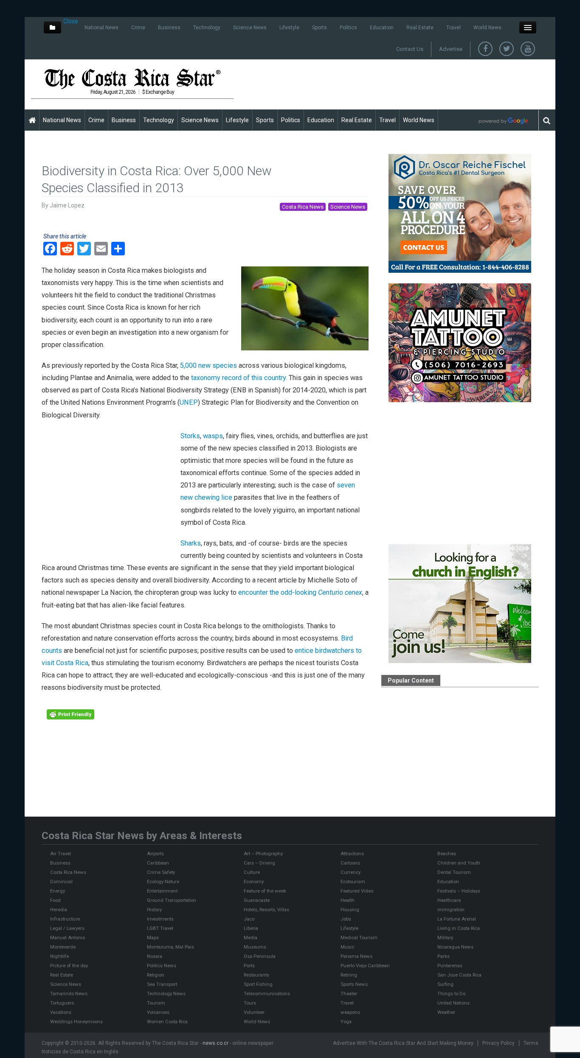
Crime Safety (161, 872)
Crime (138, 28)
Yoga (346, 1021)
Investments (160, 919)
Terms (531, 1043)
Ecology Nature (163, 881)
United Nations (453, 1003)
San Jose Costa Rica (459, 975)
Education (382, 28)
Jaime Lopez (67, 205)
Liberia (251, 928)
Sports (319, 28)
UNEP (189, 402)
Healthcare (449, 900)
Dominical (61, 881)
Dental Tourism (454, 872)
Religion (155, 975)
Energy (57, 891)
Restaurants (256, 975)
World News (487, 28)
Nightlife (59, 956)
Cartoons (350, 863)
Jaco (249, 919)
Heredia (58, 909)
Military (445, 937)
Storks (190, 436)
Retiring (349, 975)
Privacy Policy (498, 1043)
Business (169, 28)
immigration (451, 909)
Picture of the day (69, 965)
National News (101, 28)
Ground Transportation (171, 900)
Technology (206, 28)
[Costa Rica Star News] (132, 78)
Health (348, 900)
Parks (443, 956)
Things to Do (451, 993)
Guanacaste (257, 900)
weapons (350, 1012)
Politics (348, 28)
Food (55, 900)
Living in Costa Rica (458, 928)
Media (250, 937)
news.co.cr (215, 1043)
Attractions (352, 853)
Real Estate (420, 28)
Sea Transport (162, 984)
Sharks (190, 543)
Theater (349, 993)
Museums (255, 947)
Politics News (161, 965)
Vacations (60, 1012)
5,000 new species (208, 365)
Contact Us (409, 49)
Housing (350, 909)
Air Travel (60, 853)
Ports (249, 965)
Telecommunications (267, 993)
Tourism (156, 1003)
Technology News (166, 993)
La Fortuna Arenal (456, 919)
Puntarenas (449, 965)
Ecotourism (353, 881)
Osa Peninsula (260, 956)
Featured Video (357, 891)
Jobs (346, 919)
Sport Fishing (258, 984)
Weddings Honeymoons (76, 1021)
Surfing (445, 984)
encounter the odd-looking (299, 592)
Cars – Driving (259, 863)
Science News (250, 28)
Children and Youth (458, 863)
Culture (252, 872)
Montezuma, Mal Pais (170, 947)
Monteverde (63, 947)
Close (70, 21)
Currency (350, 872)
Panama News (356, 956)
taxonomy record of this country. (238, 378)
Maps (153, 937)
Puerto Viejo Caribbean (365, 965)
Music (347, 947)
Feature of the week (265, 891)
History (154, 909)
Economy (254, 881)
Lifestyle (289, 28)
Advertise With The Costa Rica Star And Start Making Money (403, 1043)
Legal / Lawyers (67, 928)
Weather (446, 1012)
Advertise (450, 49)
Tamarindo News (68, 993)
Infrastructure (65, 919)
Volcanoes (158, 1012)
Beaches (446, 853)
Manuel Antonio (67, 937)
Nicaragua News (455, 947)
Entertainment (162, 891)
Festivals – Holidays (458, 891)
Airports (155, 853)
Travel (453, 28)
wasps (213, 436)
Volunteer (254, 1012)
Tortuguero (62, 1003)
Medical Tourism (359, 937)
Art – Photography (263, 853)
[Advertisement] (394, 84)
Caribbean (158, 863)
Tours (250, 1003)
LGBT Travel (160, 928)
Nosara (154, 956)
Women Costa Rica (167, 1021)
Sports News (354, 984)
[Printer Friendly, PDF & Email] (70, 714)
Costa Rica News (303, 207)
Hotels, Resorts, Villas (266, 909)
